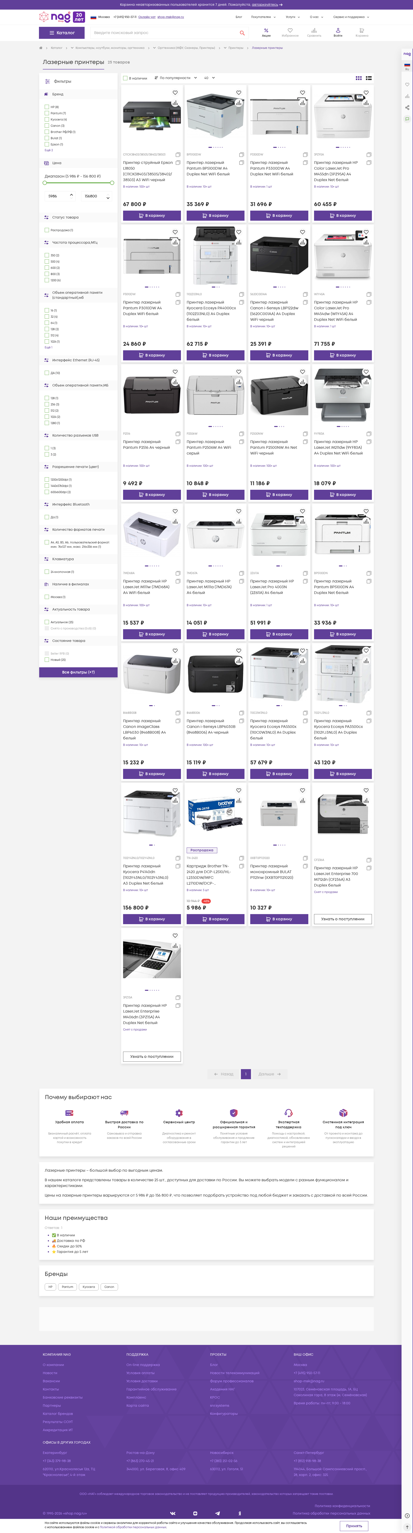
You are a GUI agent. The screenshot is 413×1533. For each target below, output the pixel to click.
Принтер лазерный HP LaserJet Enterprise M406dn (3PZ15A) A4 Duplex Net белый (145, 1014)
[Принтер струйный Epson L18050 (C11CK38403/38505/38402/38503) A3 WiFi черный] (152, 115)
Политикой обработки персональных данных (133, 1527)
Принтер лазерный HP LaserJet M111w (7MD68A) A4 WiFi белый (146, 587)
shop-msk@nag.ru (171, 17)
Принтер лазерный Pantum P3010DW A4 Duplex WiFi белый (142, 308)
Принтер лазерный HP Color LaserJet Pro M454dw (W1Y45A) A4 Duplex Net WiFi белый (336, 311)
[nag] (240, 1513)
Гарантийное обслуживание (151, 1389)
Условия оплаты (140, 1373)
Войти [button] (338, 36)
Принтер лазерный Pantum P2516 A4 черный (146, 444)
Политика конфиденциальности (342, 1506)
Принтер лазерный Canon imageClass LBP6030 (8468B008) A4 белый (144, 729)
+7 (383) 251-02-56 (223, 1461)
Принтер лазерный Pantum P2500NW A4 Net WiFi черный (273, 447)
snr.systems (219, 1405)
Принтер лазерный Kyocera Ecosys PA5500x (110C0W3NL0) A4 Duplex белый (273, 729)
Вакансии (51, 1381)
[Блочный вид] (359, 78)
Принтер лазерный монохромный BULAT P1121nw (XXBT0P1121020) (271, 872)
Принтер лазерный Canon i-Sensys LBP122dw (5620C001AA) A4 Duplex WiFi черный (274, 311)
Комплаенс (136, 1397)
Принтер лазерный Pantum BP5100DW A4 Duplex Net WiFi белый (208, 168)
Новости (50, 1373)
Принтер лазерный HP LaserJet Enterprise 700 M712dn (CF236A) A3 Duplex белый (336, 876)
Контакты (51, 1389)
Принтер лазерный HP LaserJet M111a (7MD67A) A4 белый (209, 587)
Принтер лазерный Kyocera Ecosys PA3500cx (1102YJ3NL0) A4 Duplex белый (338, 729)
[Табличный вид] (369, 78)
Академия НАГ (222, 1389)
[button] (206, 5)
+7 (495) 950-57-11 (125, 17)
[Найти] (242, 33)
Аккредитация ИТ (58, 1430)
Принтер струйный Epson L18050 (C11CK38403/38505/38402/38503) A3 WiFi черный (148, 171)
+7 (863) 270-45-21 (140, 1461)
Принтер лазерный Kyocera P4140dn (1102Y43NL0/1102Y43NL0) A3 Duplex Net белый (145, 875)
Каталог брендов (58, 1414)
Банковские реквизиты (63, 1397)
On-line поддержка (143, 1365)
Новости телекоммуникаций (235, 1373)
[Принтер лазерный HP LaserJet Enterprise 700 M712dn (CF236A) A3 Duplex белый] (343, 813)
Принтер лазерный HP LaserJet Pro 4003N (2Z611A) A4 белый (272, 587)
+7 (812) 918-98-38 (307, 1461)
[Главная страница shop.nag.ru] (62, 17)
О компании (53, 1365)
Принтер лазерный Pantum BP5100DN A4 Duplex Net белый (334, 587)
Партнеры (52, 1405)
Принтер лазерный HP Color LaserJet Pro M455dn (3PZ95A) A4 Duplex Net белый (336, 171)
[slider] (45, 183)
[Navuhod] (195, 1513)
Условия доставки (142, 1381)
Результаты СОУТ (58, 1422)
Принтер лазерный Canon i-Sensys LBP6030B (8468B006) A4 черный (211, 726)
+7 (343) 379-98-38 (57, 1461)
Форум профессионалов (232, 1381)
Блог (239, 17)
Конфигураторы (224, 1414)
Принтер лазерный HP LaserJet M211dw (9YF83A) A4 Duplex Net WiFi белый (338, 447)
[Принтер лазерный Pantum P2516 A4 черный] (152, 395)
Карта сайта (137, 1405)
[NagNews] (218, 1513)
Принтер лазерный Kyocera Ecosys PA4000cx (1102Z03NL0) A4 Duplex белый (211, 311)
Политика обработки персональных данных (331, 1513)
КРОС (215, 1397)
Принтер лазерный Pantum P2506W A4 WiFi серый (209, 447)
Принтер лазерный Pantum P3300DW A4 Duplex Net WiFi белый (271, 168)
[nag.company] (173, 1513)
